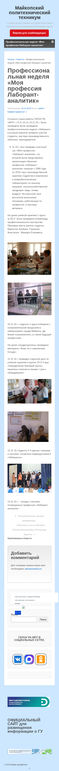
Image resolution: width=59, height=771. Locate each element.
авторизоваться (33, 568)
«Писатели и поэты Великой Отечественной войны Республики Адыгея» (30, 530)
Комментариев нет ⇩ (17, 112)
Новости (20, 59)
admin (41, 108)
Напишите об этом (17, 612)
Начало (11, 59)
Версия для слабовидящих (29, 32)
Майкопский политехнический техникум (29, 12)
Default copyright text (18, 765)
